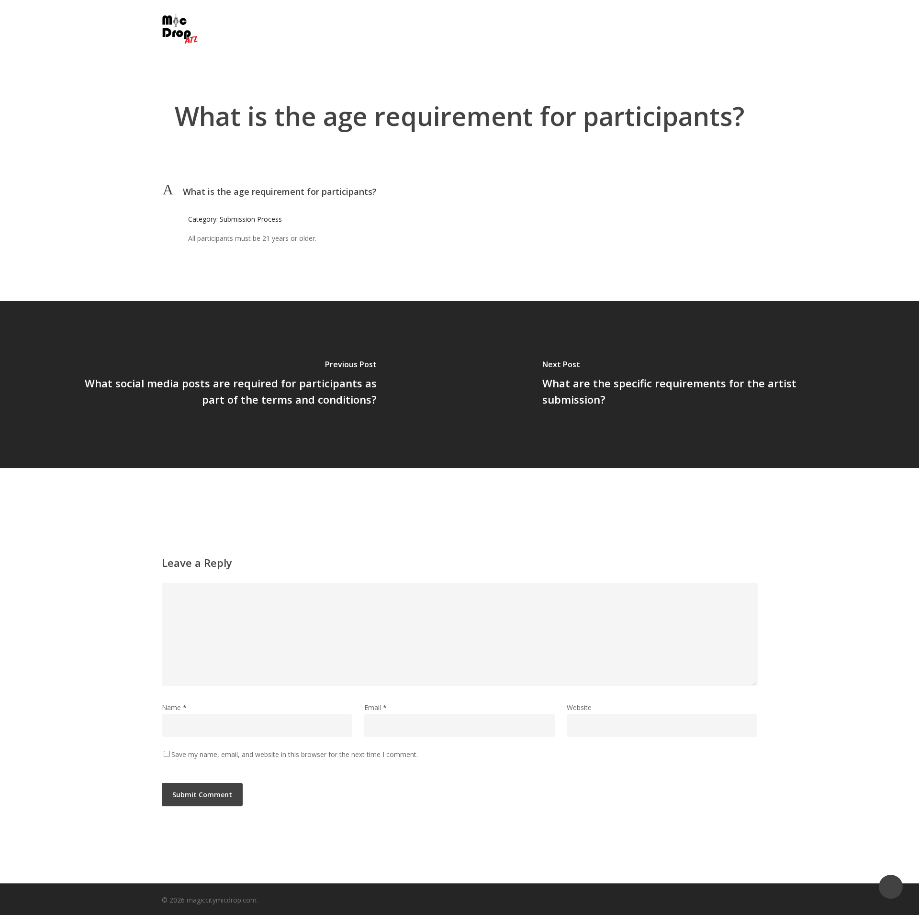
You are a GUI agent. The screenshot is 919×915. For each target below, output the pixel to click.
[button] (460, 191)
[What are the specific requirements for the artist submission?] (689, 384)
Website (579, 707)
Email (375, 707)
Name (174, 707)
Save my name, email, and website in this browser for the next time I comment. (294, 754)
